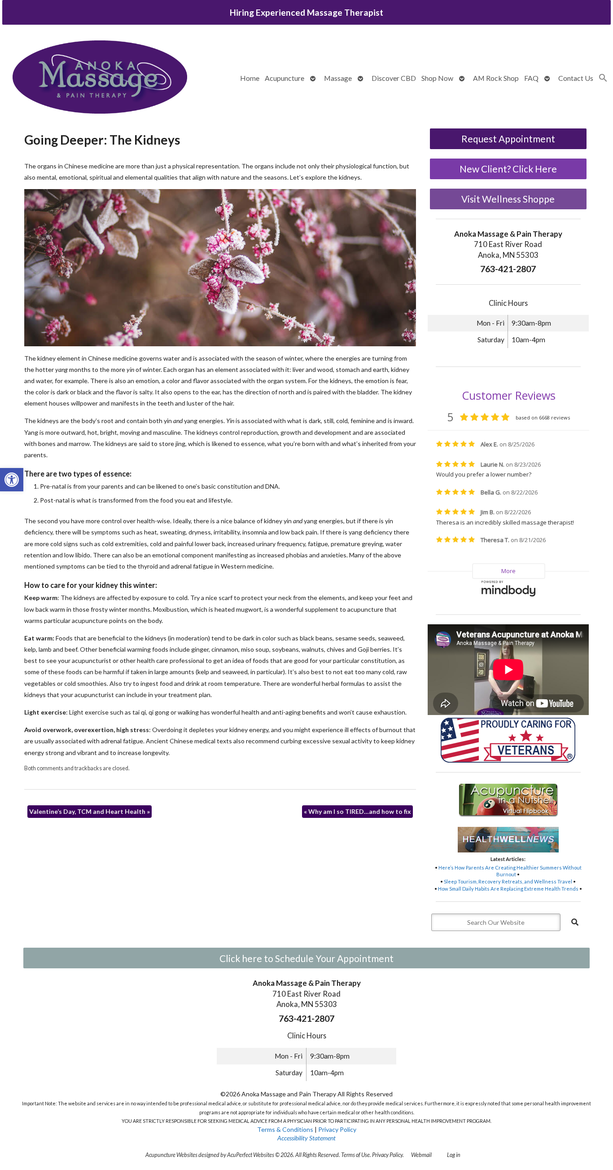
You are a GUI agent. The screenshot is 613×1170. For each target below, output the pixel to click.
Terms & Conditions (285, 1129)
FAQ (531, 78)
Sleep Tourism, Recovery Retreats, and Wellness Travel (508, 881)
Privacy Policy (337, 1129)
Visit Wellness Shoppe (508, 198)
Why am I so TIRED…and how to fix (357, 811)
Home (249, 78)
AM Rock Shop (496, 78)
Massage (338, 78)
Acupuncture (284, 78)
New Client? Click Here (508, 168)
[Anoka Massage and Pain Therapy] (100, 78)
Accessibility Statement (306, 1138)
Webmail (421, 1155)
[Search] (575, 922)
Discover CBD (394, 78)
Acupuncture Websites (171, 1155)
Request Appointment (508, 138)
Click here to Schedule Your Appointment (306, 958)
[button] (11, 479)
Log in (453, 1155)
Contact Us (575, 78)
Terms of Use (355, 1155)
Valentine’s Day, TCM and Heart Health (89, 811)
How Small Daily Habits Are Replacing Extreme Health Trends (508, 889)
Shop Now (437, 78)
